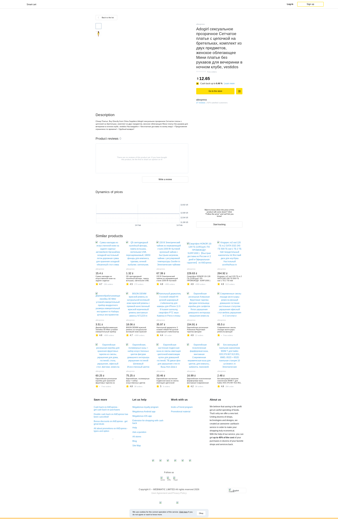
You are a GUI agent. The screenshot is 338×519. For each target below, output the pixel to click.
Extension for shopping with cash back (147, 421)
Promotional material (180, 411)
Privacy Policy (179, 493)
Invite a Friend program (182, 407)
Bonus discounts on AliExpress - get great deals (110, 422)
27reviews (200, 103)
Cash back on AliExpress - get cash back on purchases (107, 408)
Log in (290, 4)
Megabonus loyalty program (145, 407)
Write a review (165, 179)
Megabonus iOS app (142, 416)
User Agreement (159, 493)
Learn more (229, 83)
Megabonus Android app (143, 411)
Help (134, 428)
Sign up (310, 4)
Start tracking (219, 224)
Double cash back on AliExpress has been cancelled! (111, 415)
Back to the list (108, 18)
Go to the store (215, 91)
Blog (134, 441)
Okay (201, 513)
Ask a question (139, 432)
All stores (136, 436)
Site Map (136, 445)
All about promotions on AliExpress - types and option (111, 429)
